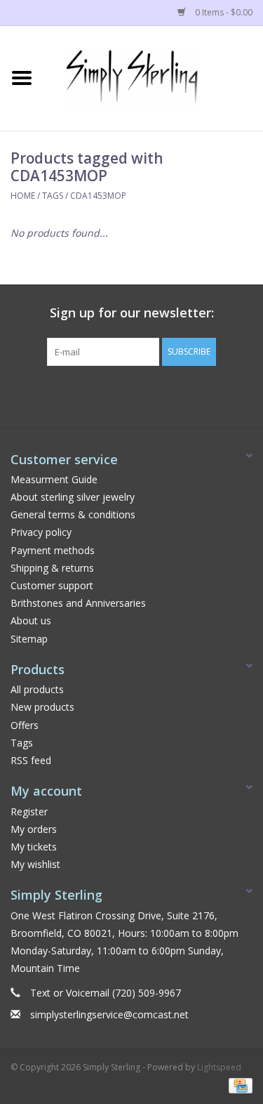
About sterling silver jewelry (73, 497)
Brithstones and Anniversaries (78, 603)
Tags (52, 196)
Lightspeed (219, 1067)
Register (29, 811)
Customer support (52, 585)
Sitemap (29, 638)
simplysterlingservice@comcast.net (109, 1014)
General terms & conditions (73, 514)
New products (42, 707)
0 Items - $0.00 (222, 12)
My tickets (34, 846)
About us (31, 620)
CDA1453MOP (98, 196)
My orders (34, 829)
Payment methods (53, 550)
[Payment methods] (238, 1085)
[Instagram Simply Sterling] (144, 394)
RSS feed (31, 760)
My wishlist (35, 864)
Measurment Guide (54, 479)
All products (37, 689)
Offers (25, 725)
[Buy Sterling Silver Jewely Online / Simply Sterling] (153, 77)
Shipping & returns (52, 567)
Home (23, 196)
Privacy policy (41, 532)
